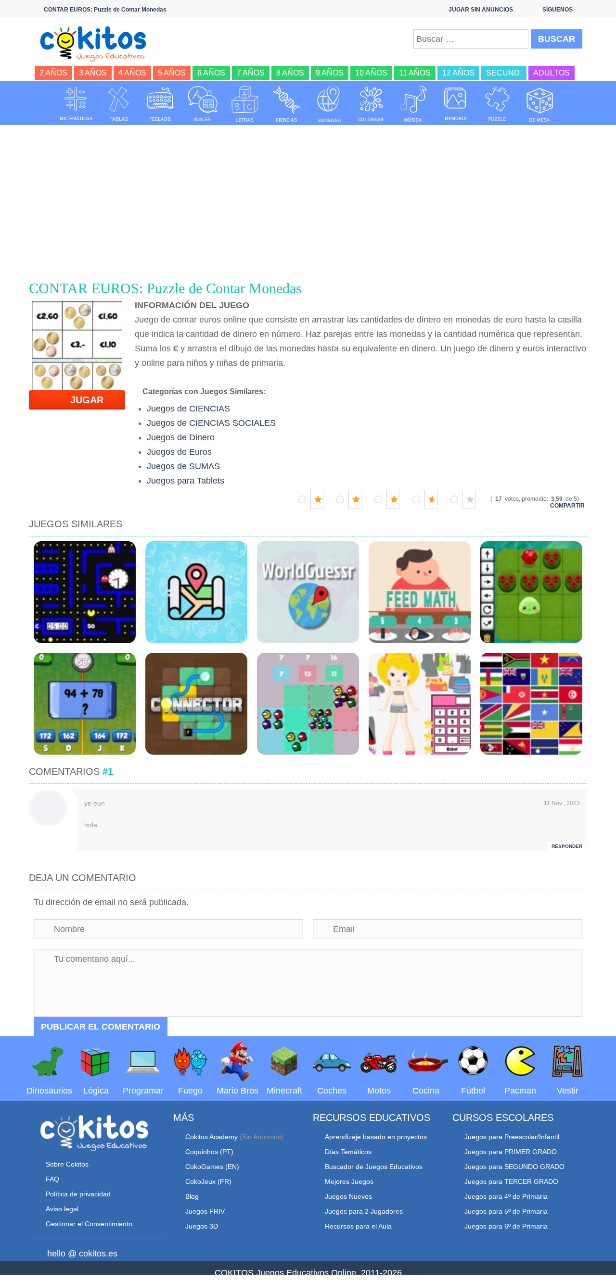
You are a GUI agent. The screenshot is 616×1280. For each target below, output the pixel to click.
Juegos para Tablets (185, 480)
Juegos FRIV (205, 1211)
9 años (330, 73)
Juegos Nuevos (348, 1196)
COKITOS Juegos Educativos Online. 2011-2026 (308, 1273)
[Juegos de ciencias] (287, 104)
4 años (132, 73)
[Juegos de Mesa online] (540, 104)
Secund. (504, 73)
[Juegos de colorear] (371, 104)
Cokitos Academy (211, 1137)
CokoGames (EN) (212, 1166)
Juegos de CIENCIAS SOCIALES (211, 423)
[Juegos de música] (413, 104)
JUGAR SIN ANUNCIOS (481, 9)
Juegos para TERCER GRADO (511, 1181)
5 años (172, 73)
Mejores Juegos (349, 1181)
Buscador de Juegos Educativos (374, 1166)
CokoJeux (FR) (208, 1181)
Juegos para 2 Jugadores (364, 1211)
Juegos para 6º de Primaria (506, 1226)
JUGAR (81, 400)
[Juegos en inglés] (202, 104)
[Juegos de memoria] (455, 104)
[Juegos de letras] (245, 104)
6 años (211, 73)
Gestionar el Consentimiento (89, 1224)
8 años (290, 73)
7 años (251, 73)
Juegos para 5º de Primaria (506, 1211)
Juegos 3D (201, 1226)
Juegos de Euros (179, 452)
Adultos (551, 73)
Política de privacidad (78, 1194)
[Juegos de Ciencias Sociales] (329, 104)
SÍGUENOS (557, 9)
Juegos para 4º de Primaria (506, 1196)
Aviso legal (62, 1209)
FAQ (52, 1179)
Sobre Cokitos (67, 1164)
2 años (53, 73)
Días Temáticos (348, 1152)
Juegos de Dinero (181, 437)
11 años (415, 73)
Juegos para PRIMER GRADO (510, 1152)
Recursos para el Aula (358, 1226)
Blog (192, 1196)
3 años (93, 73)
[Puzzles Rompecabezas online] (497, 104)
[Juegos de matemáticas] (76, 104)
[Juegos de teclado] (160, 104)
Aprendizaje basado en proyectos (376, 1137)
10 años (371, 73)
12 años (458, 73)
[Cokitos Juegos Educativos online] (97, 43)
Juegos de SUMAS (183, 466)
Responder (567, 846)
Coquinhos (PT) (209, 1152)
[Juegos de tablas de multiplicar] (118, 104)
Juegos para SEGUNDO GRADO (514, 1166)
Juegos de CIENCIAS (188, 408)
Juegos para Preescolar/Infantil (511, 1137)
